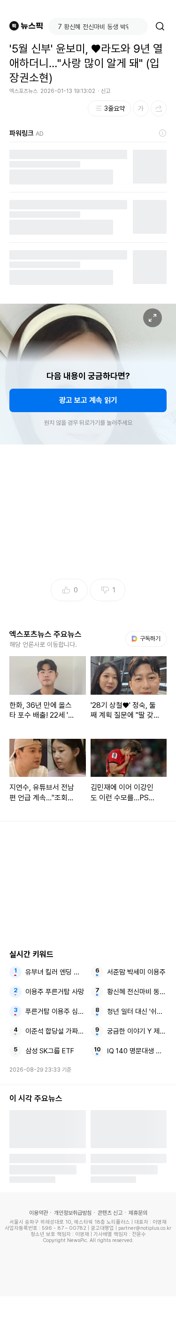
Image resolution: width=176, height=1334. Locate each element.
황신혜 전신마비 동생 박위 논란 (137, 992)
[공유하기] (159, 108)
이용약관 (38, 1213)
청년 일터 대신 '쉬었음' (137, 1011)
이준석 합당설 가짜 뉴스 (55, 1031)
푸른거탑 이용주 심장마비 (55, 1011)
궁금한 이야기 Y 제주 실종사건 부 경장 (137, 1031)
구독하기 (147, 638)
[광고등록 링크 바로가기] (163, 133)
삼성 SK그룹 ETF (49, 1051)
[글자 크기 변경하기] (141, 108)
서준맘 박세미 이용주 (136, 972)
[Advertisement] (88, 1315)
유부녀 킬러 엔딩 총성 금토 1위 (55, 972)
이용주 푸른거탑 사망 (54, 992)
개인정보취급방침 (73, 1213)
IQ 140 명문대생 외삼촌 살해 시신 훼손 (137, 1051)
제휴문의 (138, 1213)
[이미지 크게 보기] (152, 317)
